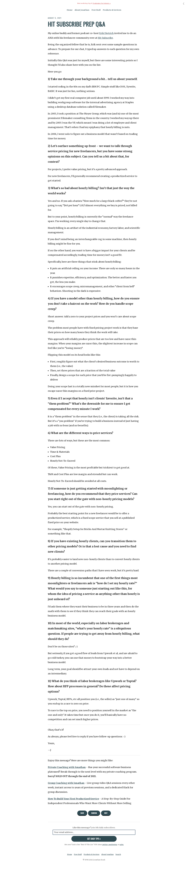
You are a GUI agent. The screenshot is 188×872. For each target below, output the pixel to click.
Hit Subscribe (105, 37)
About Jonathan (82, 10)
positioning (112, 845)
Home (69, 10)
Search (118, 854)
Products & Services (112, 10)
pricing (105, 845)
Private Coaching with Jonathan (67, 767)
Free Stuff (96, 10)
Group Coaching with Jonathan (66, 783)
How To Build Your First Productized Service (73, 798)
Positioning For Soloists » (102, 3)
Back (82, 813)
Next (106, 813)
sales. (122, 845)
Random (94, 813)
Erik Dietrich (106, 33)
